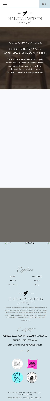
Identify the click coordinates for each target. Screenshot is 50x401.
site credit (36, 398)
